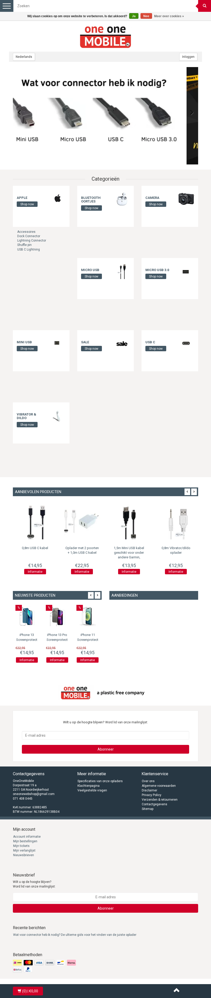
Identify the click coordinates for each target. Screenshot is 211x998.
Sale (85, 342)
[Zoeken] (204, 6)
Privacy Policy (151, 795)
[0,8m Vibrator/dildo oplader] (130, 521)
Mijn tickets (21, 846)
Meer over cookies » (169, 16)
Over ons (148, 781)
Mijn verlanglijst (24, 850)
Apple (22, 198)
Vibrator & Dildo (26, 416)
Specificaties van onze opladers (100, 781)
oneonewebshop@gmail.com (34, 794)
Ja (134, 16)
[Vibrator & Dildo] (58, 415)
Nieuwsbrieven (23, 855)
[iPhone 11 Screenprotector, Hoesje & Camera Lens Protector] (87, 616)
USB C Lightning (28, 249)
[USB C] (186, 343)
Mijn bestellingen (25, 841)
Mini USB (24, 342)
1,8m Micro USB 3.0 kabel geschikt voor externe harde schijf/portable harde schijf (177, 557)
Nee (146, 16)
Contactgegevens (154, 804)
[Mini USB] (58, 343)
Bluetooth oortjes (91, 199)
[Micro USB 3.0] (186, 271)
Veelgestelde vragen (92, 790)
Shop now (27, 204)
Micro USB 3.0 (157, 270)
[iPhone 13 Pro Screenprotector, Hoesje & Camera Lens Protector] (57, 616)
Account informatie (27, 836)
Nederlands (24, 57)
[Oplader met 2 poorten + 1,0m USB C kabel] (36, 521)
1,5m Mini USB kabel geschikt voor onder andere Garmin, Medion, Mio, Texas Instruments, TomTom (83, 557)
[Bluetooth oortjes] (122, 198)
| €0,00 (30, 991)
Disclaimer (149, 790)
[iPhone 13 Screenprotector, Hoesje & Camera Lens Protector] (26, 616)
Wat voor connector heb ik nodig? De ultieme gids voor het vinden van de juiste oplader (74, 935)
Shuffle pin (24, 245)
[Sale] (122, 343)
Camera (152, 198)
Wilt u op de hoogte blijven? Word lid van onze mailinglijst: (34, 884)
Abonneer (106, 749)
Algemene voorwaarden (159, 786)
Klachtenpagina (88, 786)
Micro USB (90, 270)
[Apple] (58, 198)
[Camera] (186, 198)
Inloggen (188, 57)
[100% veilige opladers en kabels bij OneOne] (105, 36)
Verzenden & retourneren (160, 799)
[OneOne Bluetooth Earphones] (105, 115)
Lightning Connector (31, 240)
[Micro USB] (122, 271)
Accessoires (26, 232)
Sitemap (147, 809)
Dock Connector (28, 236)
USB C (150, 342)
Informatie (36, 572)
